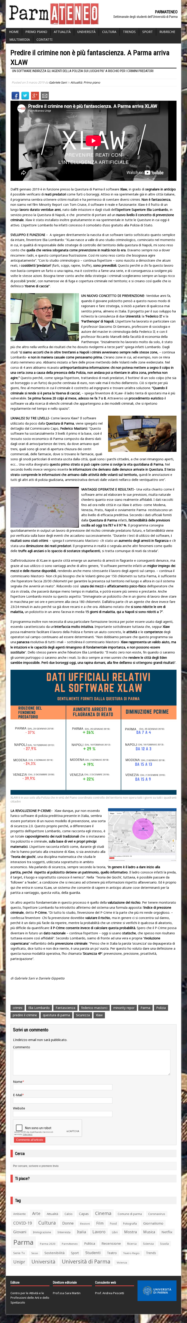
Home (14, 32)
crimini (17, 1008)
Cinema (103, 1213)
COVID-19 (22, 1223)
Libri (115, 1232)
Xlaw (99, 1015)
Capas (84, 1213)
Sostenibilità (54, 1252)
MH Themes (55, 1316)
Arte (36, 1213)
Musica (149, 1231)
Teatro (112, 1253)
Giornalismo (153, 1223)
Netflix (166, 1232)
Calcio (69, 1214)
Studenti (93, 1252)
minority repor (124, 1008)
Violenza (122, 1262)
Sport (147, 32)
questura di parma (56, 1015)
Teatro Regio (131, 1253)
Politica (89, 1243)
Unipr (19, 1262)
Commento (21, 1047)
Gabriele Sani (58, 82)
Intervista (63, 1232)
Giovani (19, 1231)
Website (19, 1108)
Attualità (62, 32)
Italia (81, 1231)
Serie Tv (19, 1253)
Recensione (111, 1243)
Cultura (109, 32)
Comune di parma (130, 1214)
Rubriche (167, 32)
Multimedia (19, 39)
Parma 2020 (47, 1243)
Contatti (44, 39)
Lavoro (99, 1231)
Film (100, 1223)
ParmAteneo (70, 1243)
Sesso (34, 1253)
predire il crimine (25, 1015)
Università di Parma (86, 1261)
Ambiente (19, 1214)
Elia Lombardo (39, 1008)
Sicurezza (83, 1015)
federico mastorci (94, 1008)
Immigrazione (42, 1232)
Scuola (164, 1244)
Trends (129, 32)
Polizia (161, 1008)
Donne (68, 1223)
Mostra (130, 1231)
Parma (145, 1008)
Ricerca (132, 1244)
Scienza (148, 1244)
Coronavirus (156, 1214)
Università (86, 32)
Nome (17, 1081)
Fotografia (130, 1223)
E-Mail (17, 1095)
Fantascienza (65, 1008)
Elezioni (85, 1223)
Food (113, 1223)
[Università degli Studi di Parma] (157, 1290)
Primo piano (36, 32)
